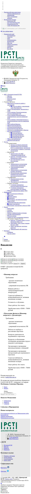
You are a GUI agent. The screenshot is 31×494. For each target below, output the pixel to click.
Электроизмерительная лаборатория (17, 167)
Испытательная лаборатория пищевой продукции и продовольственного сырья (19, 174)
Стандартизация (11, 143)
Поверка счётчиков (9, 456)
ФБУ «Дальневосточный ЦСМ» (13, 94)
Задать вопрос (8, 457)
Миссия (9, 96)
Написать (3, 489)
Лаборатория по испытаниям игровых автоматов (19, 170)
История (9, 97)
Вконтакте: (4, 467)
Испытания (10, 162)
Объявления (7, 400)
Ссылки (9, 210)
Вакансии (10, 211)
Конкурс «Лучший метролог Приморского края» (19, 157)
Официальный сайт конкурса (19, 229)
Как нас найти (11, 233)
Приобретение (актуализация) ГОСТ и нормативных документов (20, 147)
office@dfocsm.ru (10, 83)
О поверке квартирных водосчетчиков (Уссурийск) (18, 188)
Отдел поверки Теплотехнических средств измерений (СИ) (17, 113)
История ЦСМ (8, 445)
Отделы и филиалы (9, 102)
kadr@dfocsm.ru (10, 377)
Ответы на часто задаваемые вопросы (18, 217)
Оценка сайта (9, 479)
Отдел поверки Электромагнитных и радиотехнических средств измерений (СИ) (18, 121)
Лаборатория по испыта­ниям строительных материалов (19, 164)
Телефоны (10, 232)
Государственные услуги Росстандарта (18, 160)
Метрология (10, 152)
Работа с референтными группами (17, 213)
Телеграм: (4, 471)
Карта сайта (10, 208)
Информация (7, 192)
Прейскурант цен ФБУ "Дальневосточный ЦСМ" (18, 154)
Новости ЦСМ (11, 99)
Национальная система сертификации (17, 179)
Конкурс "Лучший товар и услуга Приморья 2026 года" (20, 221)
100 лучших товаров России (15, 219)
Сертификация (11, 177)
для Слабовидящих (20, 28)
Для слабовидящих (7, 31)
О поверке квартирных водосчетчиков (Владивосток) (19, 185)
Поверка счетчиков (12, 183)
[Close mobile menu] (1, 87)
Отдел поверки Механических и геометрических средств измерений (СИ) (17, 117)
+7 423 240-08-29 (10, 81)
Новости (9, 100)
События (6, 403)
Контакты (7, 230)
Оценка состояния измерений (19, 145)
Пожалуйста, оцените (7, 263)
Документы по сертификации (19, 182)
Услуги (6, 142)
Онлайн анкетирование (14, 214)
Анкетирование (8, 459)
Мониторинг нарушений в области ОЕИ (18, 205)
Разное (6, 207)
